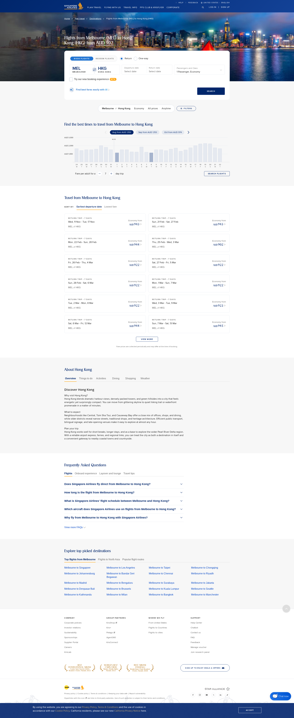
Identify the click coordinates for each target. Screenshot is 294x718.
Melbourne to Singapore (77, 567)
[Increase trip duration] (111, 173)
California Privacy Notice (127, 710)
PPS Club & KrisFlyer (152, 7)
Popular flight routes (133, 559)
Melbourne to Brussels (119, 588)
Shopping (130, 378)
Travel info (130, 7)
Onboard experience (86, 473)
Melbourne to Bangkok (161, 594)
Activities (101, 378)
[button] (81, 69)
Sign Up (225, 7)
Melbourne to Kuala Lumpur (164, 588)
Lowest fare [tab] (110, 206)
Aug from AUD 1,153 (121, 132)
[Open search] (204, 9)
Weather (145, 378)
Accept (250, 710)
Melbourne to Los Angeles (121, 567)
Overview (70, 378)
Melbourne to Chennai (161, 573)
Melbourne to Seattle (202, 588)
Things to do (85, 378)
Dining (115, 378)
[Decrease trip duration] (99, 173)
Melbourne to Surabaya (161, 583)
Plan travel (94, 7)
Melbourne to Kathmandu (78, 594)
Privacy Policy (89, 707)
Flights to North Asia (109, 559)
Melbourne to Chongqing (204, 567)
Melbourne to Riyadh (202, 573)
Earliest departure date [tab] (89, 206)
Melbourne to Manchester (205, 594)
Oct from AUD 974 (173, 132)
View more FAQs (73, 527)
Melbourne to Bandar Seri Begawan (120, 575)
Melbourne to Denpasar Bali (79, 588)
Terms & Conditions (108, 707)
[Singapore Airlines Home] (73, 8)
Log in (212, 7)
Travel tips (129, 473)
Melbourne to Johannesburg (79, 573)
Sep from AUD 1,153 (147, 132)
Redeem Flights (105, 58)
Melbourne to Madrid (75, 583)
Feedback (193, 2)
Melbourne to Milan (117, 594)
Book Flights (81, 58)
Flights (68, 473)
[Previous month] (105, 132)
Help (181, 2)
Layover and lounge (110, 473)
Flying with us (112, 7)
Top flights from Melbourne (80, 559)
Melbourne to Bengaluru (120, 583)
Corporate (173, 7)
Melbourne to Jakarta (202, 583)
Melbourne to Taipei (159, 567)
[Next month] (188, 132)
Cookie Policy (62, 710)
